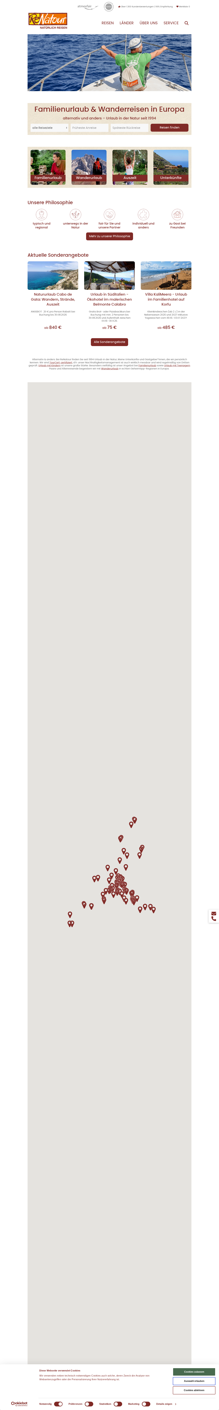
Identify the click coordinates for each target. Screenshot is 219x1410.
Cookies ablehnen (194, 1390)
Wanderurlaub (89, 178)
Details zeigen (164, 1404)
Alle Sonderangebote (109, 342)
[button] (134, 902)
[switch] (89, 1404)
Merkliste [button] (184, 7)
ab (53, 328)
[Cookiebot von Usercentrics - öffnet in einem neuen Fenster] (19, 1404)
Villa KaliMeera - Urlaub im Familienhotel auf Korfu (166, 299)
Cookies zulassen (194, 1372)
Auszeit (130, 178)
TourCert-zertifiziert (60, 362)
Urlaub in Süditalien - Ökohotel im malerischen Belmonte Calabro (109, 299)
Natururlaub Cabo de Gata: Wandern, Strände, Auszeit (53, 299)
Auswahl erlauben (194, 1381)
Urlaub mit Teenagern (177, 365)
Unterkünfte (171, 178)
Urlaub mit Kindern (49, 365)
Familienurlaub (48, 178)
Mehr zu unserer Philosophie (109, 236)
